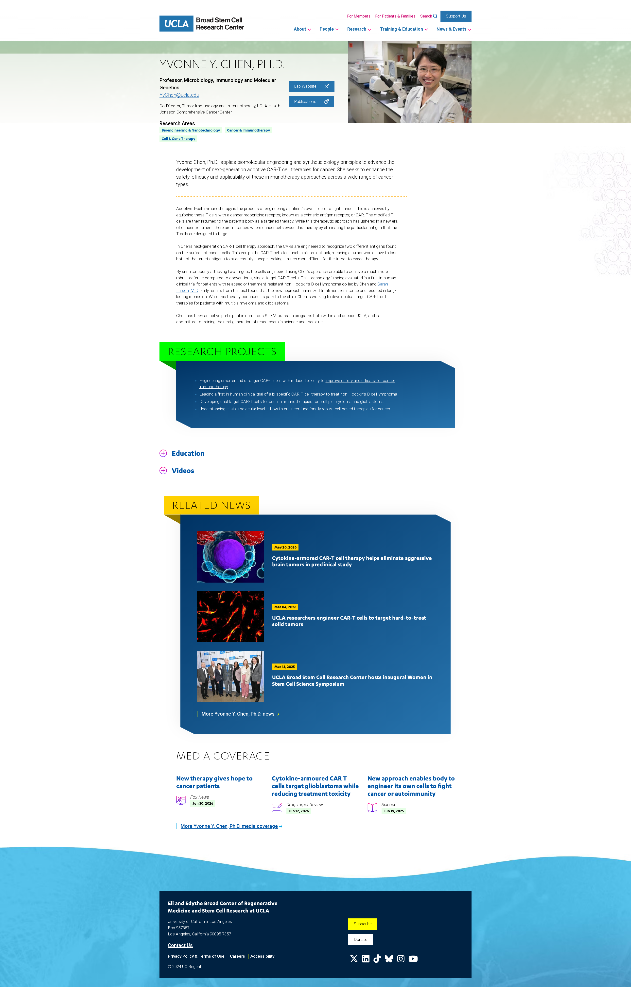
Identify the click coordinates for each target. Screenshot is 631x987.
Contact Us (180, 945)
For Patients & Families (395, 16)
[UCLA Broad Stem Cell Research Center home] (201, 24)
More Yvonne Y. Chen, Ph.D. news (238, 714)
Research (356, 29)
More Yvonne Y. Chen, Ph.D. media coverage (229, 826)
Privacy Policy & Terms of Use (196, 956)
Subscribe (363, 923)
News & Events (451, 29)
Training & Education (401, 29)
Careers (237, 956)
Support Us (456, 16)
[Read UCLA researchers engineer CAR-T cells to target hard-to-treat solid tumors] (230, 616)
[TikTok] (377, 960)
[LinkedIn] (365, 960)
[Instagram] (400, 960)
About (300, 29)
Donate (360, 939)
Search (426, 16)
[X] (354, 960)
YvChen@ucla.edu (179, 95)
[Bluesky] (389, 960)
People (327, 29)
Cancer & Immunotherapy (248, 130)
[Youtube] (413, 960)
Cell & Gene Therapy (178, 138)
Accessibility (262, 956)
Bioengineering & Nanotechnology (191, 130)
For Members (358, 16)
